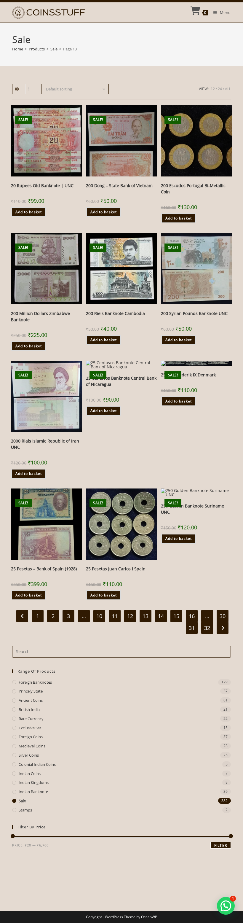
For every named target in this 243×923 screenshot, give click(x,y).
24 (220, 88)
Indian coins (30, 773)
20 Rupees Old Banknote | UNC (42, 185)
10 (99, 616)
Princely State (31, 691)
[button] (226, 906)
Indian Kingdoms (34, 782)
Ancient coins (31, 700)
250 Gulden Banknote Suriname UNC (192, 509)
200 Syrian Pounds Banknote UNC (194, 313)
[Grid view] (17, 89)
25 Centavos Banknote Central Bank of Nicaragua (121, 381)
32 (207, 627)
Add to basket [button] (28, 211)
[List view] (30, 89)
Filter (220, 845)
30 (223, 616)
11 (115, 616)
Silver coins (29, 755)
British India (29, 709)
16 (192, 616)
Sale (22, 800)
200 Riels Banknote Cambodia (115, 313)
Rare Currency (31, 718)
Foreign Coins (31, 736)
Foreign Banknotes (35, 682)
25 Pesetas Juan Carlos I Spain (116, 569)
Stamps (25, 810)
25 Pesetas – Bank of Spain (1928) (44, 569)
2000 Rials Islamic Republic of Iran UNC (45, 444)
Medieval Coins (32, 746)
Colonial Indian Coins (37, 764)
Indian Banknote (33, 791)
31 (192, 627)
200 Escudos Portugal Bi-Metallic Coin (193, 189)
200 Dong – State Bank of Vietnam (119, 185)
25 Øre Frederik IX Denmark (188, 375)
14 (161, 616)
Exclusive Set (30, 728)
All (228, 88)
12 (213, 88)
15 (176, 616)
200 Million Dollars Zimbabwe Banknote (40, 316)
